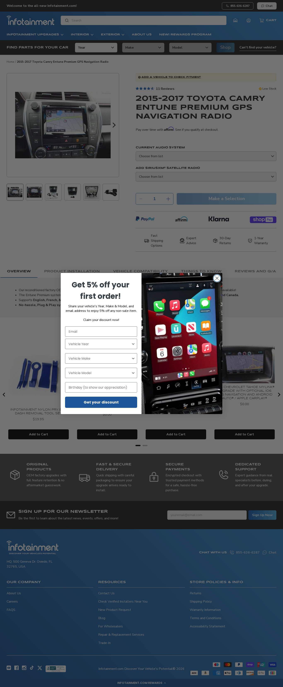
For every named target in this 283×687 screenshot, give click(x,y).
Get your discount (101, 402)
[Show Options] (133, 344)
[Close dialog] (217, 278)
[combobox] (100, 344)
